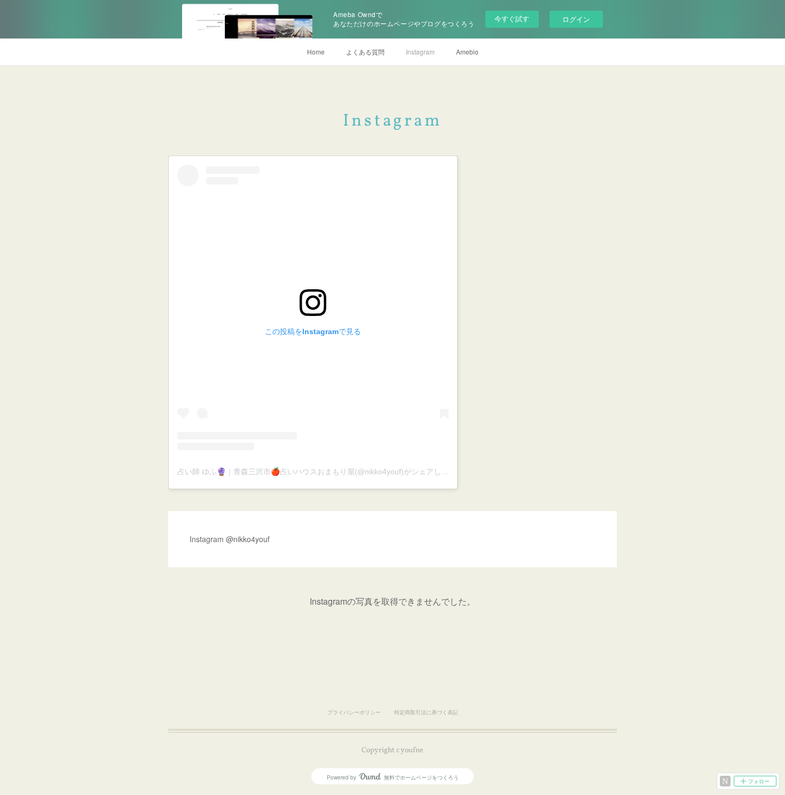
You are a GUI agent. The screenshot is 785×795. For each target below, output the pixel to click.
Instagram (420, 51)
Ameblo (467, 51)
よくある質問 (365, 51)
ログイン (576, 19)
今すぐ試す (511, 18)
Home (316, 51)
